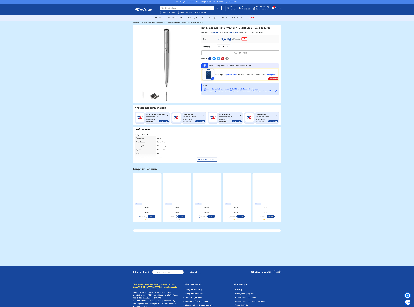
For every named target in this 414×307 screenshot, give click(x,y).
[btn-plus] (228, 46)
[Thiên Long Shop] (143, 9)
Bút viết (159, 18)
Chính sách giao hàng (193, 297)
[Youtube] (279, 272)
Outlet (254, 18)
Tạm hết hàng (240, 53)
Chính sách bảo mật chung (245, 297)
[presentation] (137, 55)
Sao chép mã (163, 121)
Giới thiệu (239, 290)
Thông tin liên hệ (241, 305)
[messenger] (214, 58)
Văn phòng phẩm (175, 18)
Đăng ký (193, 272)
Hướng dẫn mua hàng (193, 290)
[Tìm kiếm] (217, 8)
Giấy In (224, 18)
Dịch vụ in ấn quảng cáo (244, 294)
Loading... (147, 207)
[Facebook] (275, 272)
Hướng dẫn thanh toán (194, 294)
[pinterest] (222, 58)
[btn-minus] (219, 46)
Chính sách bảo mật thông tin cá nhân (250, 301)
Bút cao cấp (237, 18)
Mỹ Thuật (212, 18)
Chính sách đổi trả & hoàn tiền (196, 301)
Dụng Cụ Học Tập (195, 18)
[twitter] (218, 58)
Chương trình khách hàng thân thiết (199, 305)
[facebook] (209, 58)
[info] (167, 114)
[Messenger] (407, 295)
